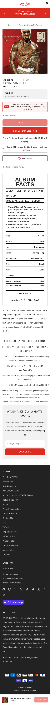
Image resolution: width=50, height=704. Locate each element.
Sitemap (6, 554)
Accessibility (8, 550)
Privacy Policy (8, 541)
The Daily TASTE (10, 477)
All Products (7, 481)
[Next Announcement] (46, 13)
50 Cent (8, 79)
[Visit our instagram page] (9, 589)
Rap (42, 253)
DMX (30, 300)
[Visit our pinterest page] (15, 589)
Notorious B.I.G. (18, 300)
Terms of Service (10, 545)
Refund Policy (8, 536)
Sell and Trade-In (10, 500)
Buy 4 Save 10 (9, 486)
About (5, 504)
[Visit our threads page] (21, 589)
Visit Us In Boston (34, 13)
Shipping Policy (9, 532)
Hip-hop (36, 253)
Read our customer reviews (13, 167)
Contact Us (7, 518)
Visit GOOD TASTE (10, 491)
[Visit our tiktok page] (27, 589)
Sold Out (41, 700)
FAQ (4, 522)
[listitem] (25, 13)
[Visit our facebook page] (4, 589)
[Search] (41, 3)
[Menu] (3, 3)
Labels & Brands (9, 513)
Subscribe (25, 452)
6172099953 (8, 568)
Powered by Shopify (25, 687)
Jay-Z (36, 300)
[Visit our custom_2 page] (4, 595)
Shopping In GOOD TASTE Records (18, 495)
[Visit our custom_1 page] (44, 589)
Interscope (9, 87)
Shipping (8, 96)
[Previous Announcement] (4, 13)
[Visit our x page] (39, 589)
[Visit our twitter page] (33, 589)
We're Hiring (7, 527)
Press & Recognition (11, 509)
